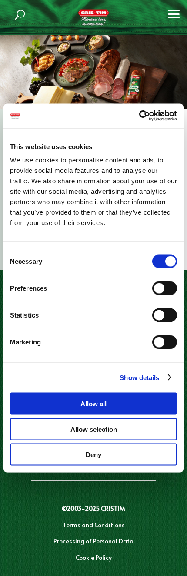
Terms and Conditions (94, 525)
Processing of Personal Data (93, 541)
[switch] (164, 288)
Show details (139, 377)
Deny (93, 454)
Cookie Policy (94, 557)
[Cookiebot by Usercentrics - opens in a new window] (139, 116)
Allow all (93, 403)
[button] (174, 13)
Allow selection (93, 429)
